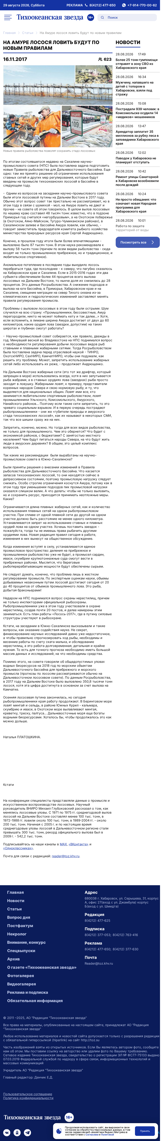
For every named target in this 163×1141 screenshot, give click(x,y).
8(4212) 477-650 (102, 5)
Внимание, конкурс (26, 942)
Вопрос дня (18, 917)
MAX (63, 844)
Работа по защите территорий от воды (132, 228)
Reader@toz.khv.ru (99, 963)
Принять (145, 1130)
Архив (13, 959)
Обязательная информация (35, 1000)
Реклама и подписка (27, 992)
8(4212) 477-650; (98, 949)
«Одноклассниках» (18, 848)
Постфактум (20, 925)
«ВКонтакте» (78, 844)
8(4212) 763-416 (125, 935)
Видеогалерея (21, 984)
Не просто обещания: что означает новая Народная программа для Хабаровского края (136, 205)
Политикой (107, 1134)
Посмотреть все (140, 243)
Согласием (91, 1134)
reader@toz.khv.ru (65, 856)
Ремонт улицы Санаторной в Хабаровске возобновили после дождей (137, 181)
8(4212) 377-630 (125, 949)
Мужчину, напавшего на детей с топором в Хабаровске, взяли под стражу (134, 88)
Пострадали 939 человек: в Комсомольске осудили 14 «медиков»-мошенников (137, 113)
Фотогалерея (20, 975)
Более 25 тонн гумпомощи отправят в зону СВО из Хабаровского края (137, 64)
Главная (9, 33)
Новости (15, 900)
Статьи (27, 33)
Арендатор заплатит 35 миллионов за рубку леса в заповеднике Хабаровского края (137, 137)
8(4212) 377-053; (98, 935)
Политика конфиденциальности (28, 1098)
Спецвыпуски (21, 950)
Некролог (16, 934)
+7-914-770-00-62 (142, 5)
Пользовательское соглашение (27, 1094)
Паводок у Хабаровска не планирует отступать (136, 160)
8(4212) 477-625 (97, 921)
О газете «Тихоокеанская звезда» (42, 967)
